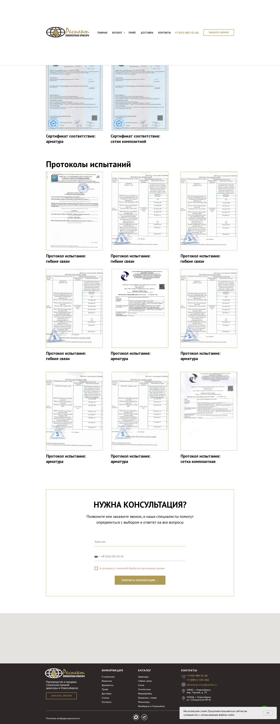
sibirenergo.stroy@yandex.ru (202, 684)
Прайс (132, 32)
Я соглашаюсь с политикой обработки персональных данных (132, 568)
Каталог (117, 32)
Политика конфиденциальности (63, 718)
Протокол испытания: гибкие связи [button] (66, 258)
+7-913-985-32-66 (187, 32)
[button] (219, 32)
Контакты (164, 32)
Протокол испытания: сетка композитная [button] (200, 458)
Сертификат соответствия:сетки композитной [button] (135, 138)
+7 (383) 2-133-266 (198, 679)
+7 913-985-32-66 (197, 675)
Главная (102, 32)
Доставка (147, 32)
